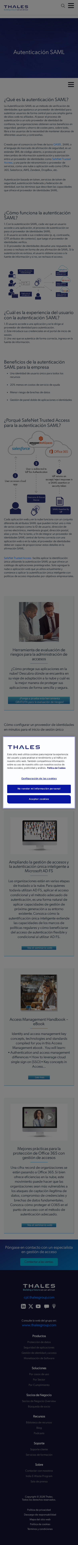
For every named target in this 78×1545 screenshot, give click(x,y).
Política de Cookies (56, 768)
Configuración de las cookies (39, 778)
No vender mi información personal (39, 788)
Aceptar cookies (39, 799)
